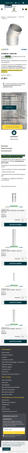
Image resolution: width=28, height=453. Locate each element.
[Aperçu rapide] (25, 190)
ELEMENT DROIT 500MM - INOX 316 (11, 329)
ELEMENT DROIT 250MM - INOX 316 (11, 290)
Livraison (4, 357)
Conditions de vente (7, 360)
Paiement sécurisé (7, 364)
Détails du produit (6, 148)
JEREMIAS (3, 214)
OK (14, 432)
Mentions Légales (7, 367)
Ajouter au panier (15, 224)
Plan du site (5, 371)
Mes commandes (6, 380)
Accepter (6, 449)
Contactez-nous (6, 369)
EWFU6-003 (3, 293)
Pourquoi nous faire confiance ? (11, 374)
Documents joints (6, 151)
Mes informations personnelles (10, 387)
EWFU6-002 (3, 332)
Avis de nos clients (7, 394)
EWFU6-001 (3, 254)
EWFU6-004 (3, 215)
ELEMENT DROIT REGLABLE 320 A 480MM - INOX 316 (13, 211)
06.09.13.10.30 (6, 409)
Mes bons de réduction (8, 389)
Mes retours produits (8, 392)
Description (4, 146)
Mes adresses (6, 385)
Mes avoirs (5, 382)
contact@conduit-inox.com (9, 411)
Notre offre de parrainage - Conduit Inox (13, 362)
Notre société (5, 352)
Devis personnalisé (7, 355)
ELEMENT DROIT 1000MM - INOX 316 (11, 251)
